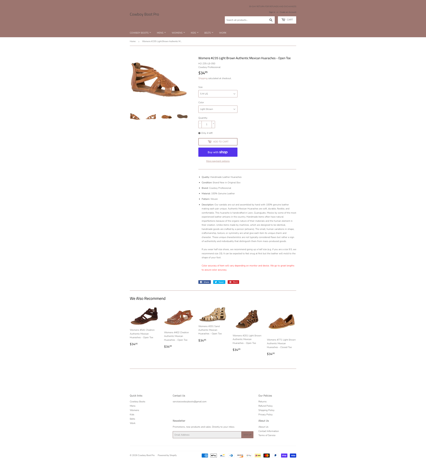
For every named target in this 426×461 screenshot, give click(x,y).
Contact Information (268, 431)
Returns (262, 401)
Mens (160, 32)
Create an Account (288, 12)
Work (222, 32)
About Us (263, 426)
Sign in (272, 12)
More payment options (218, 161)
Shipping (203, 78)
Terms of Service (266, 435)
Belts (208, 32)
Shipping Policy (266, 410)
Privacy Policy (265, 414)
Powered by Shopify (167, 455)
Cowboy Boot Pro (144, 14)
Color (201, 102)
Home (133, 41)
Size (200, 87)
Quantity (202, 117)
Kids (194, 32)
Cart (289, 19)
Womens (177, 32)
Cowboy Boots (139, 32)
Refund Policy (265, 405)
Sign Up (247, 434)
